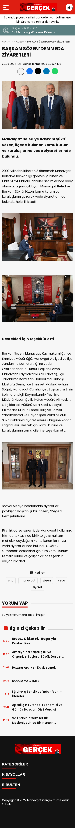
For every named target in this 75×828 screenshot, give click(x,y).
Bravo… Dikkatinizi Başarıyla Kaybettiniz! (34, 641)
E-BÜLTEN (11, 785)
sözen (47, 580)
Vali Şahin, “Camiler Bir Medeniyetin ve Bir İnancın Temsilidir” (33, 720)
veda (61, 580)
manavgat (28, 580)
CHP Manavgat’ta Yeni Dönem (33, 32)
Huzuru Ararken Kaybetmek (34, 667)
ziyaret (37, 587)
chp (10, 580)
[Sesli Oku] (20, 71)
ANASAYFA (7, 41)
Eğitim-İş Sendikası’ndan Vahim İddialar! (37, 693)
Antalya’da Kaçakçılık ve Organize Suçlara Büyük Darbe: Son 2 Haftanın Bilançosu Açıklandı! (36, 654)
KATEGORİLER (15, 764)
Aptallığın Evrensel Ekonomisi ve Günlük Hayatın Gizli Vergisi (37, 707)
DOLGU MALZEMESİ (26, 681)
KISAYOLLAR (13, 774)
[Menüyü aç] (6, 7)
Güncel (20, 41)
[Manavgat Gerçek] (38, 7)
